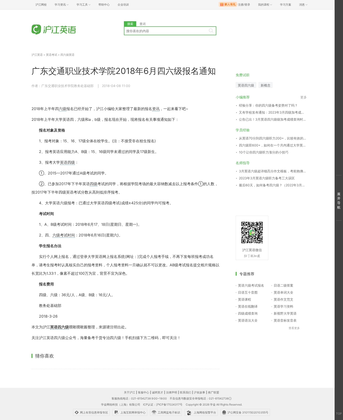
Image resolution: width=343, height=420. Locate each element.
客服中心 (143, 392)
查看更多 (294, 328)
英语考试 (51, 54)
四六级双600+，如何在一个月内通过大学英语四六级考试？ (273, 145)
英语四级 (67, 162)
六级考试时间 (63, 235)
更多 (303, 97)
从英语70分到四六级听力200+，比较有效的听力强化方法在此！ (273, 138)
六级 (62, 108)
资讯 (156, 108)
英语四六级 (59, 327)
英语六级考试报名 (251, 285)
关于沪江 (129, 392)
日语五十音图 (248, 292)
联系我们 (185, 392)
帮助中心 (104, 4)
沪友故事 (199, 392)
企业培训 (123, 4)
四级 (93, 183)
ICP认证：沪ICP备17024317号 (162, 404)
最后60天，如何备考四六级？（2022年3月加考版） (273, 185)
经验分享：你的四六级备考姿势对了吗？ (268, 105)
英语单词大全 (283, 292)
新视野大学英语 (285, 313)
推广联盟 (213, 392)
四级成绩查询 (248, 313)
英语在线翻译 (248, 306)
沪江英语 (37, 54)
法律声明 (171, 392)
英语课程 (244, 299)
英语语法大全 (248, 320)
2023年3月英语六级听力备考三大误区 (267, 178)
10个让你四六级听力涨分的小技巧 (263, 152)
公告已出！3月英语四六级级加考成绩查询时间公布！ (273, 119)
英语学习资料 (283, 306)
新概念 (265, 85)
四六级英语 (67, 54)
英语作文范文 (283, 299)
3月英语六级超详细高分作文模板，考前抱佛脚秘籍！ (273, 171)
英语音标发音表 (285, 320)
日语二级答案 (283, 285)
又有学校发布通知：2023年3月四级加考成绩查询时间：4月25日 (273, 112)
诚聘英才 (157, 392)
